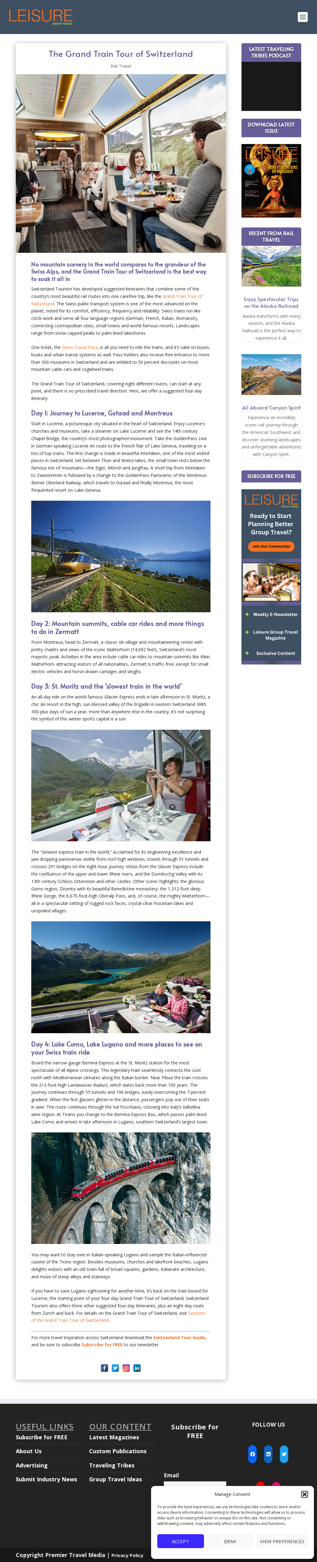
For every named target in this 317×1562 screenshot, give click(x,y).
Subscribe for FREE (41, 1437)
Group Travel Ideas (115, 1479)
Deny (230, 1541)
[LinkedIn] (137, 1368)
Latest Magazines (114, 1437)
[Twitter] (115, 1368)
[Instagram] (126, 1368)
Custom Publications (117, 1451)
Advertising (32, 1465)
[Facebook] (104, 1368)
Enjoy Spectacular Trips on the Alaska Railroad (271, 302)
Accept (180, 1541)
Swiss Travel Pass (80, 347)
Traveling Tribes (111, 1465)
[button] (305, 1494)
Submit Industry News (46, 1479)
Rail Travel (121, 66)
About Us (28, 1451)
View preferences (282, 1541)
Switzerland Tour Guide (179, 1337)
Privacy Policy (127, 1555)
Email (171, 1475)
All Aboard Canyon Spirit (271, 407)
